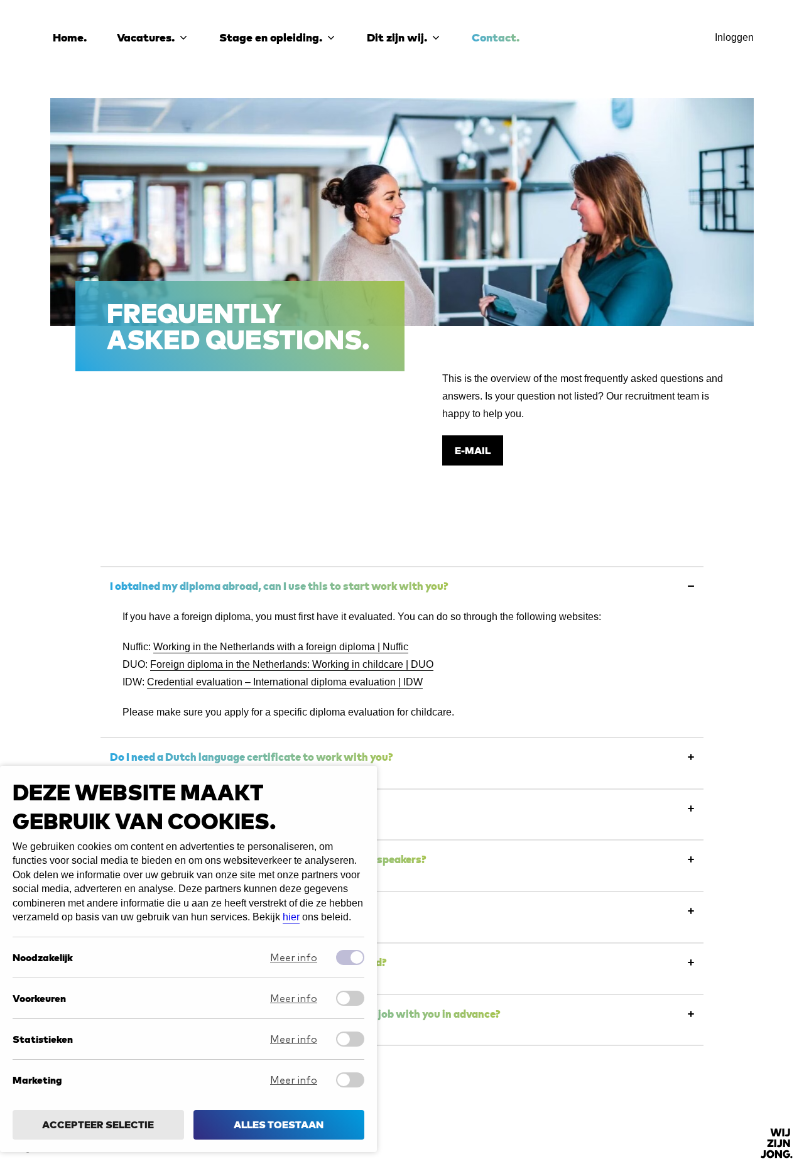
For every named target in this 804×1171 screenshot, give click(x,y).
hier (291, 917)
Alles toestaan (278, 1125)
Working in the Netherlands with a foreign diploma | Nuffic (280, 646)
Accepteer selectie (98, 1125)
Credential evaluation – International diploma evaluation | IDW (285, 682)
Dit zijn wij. (397, 37)
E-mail (473, 450)
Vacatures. (146, 37)
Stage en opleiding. (270, 37)
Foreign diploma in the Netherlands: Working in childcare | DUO (291, 664)
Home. (70, 37)
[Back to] (776, 1143)
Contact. (495, 37)
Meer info (293, 958)
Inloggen (734, 37)
